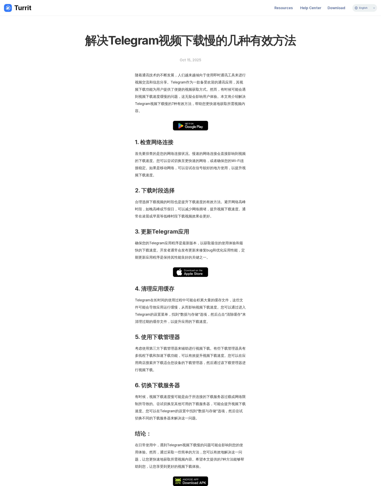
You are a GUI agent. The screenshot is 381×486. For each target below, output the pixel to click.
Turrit (22, 8)
